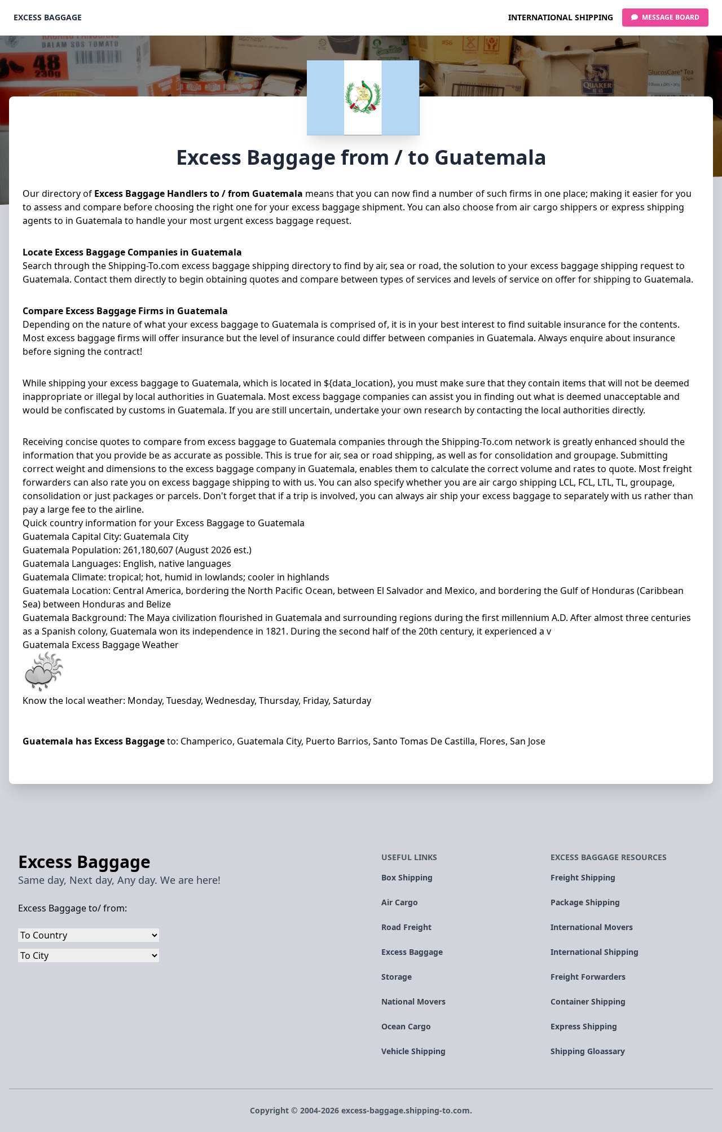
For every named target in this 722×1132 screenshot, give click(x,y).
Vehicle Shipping (413, 1051)
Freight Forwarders (588, 976)
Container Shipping (588, 1001)
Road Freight (406, 927)
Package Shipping (585, 902)
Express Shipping (584, 1026)
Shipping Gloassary (588, 1051)
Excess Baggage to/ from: (72, 908)
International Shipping (560, 17)
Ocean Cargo (406, 1026)
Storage (396, 976)
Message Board (669, 17)
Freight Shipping (583, 877)
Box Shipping (407, 877)
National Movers (413, 1001)
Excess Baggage (48, 17)
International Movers (592, 927)
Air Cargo (399, 902)
